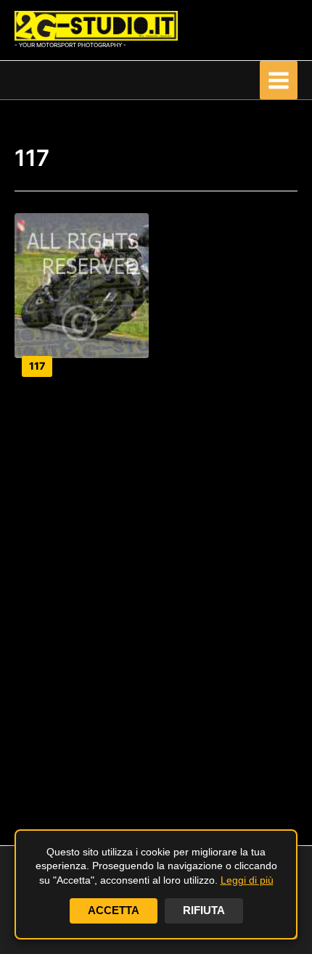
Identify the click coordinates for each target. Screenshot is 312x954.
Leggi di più (247, 880)
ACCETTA (113, 910)
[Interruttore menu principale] (278, 80)
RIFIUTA (204, 910)
